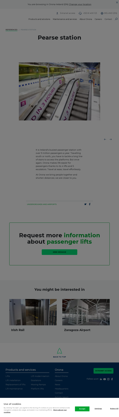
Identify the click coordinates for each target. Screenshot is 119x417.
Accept (82, 409)
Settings (98, 408)
